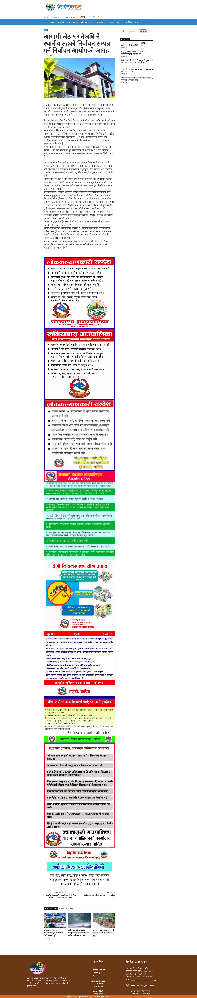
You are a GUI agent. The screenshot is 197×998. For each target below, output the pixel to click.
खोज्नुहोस (143, 31)
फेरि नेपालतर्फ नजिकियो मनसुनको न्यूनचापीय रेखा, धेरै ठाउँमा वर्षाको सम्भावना (78, 933)
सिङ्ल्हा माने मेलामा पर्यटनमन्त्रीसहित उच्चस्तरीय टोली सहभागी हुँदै (53, 933)
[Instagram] (94, 17)
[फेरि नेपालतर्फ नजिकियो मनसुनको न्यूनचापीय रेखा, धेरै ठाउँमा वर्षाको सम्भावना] (79, 920)
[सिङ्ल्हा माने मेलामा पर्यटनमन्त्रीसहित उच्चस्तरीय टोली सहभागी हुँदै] (55, 920)
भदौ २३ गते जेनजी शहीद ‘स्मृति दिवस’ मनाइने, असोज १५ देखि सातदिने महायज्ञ (137, 44)
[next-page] (48, 939)
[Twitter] (98, 17)
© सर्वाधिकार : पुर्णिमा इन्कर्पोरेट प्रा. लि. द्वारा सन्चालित (87, 996)
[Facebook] (89, 17)
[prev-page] (45, 939)
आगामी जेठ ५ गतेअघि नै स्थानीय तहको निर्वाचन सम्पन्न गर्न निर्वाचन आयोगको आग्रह (60, 896)
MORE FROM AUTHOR (66, 908)
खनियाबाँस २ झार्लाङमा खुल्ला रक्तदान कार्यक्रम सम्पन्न (99, 896)
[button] (150, 22)
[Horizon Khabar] (98, 7)
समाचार (45, 30)
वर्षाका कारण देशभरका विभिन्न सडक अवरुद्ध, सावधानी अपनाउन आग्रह (137, 79)
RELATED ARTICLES (51, 908)
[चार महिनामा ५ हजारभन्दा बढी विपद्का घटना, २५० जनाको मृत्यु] (104, 920)
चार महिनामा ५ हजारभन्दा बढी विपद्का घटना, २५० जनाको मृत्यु (103, 933)
